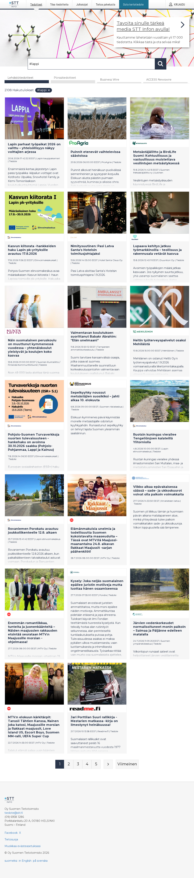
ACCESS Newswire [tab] (158, 79)
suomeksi (11, 860)
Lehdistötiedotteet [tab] (20, 77)
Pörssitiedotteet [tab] (65, 77)
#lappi (42, 90)
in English (25, 860)
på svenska (40, 860)
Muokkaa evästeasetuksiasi (23, 846)
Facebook (11, 832)
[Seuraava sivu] (108, 764)
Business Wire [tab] (109, 79)
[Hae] (160, 64)
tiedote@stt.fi (14, 813)
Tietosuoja (11, 839)
